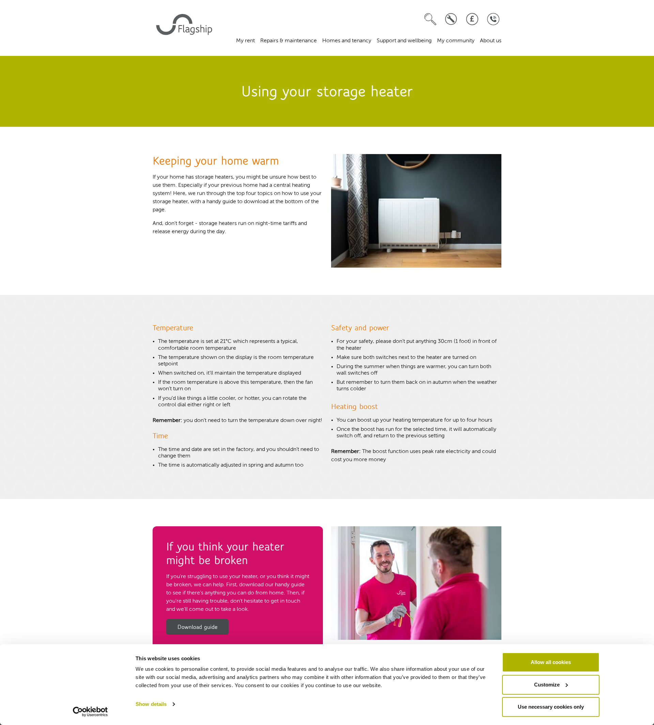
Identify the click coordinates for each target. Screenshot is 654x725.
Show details (151, 704)
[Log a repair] (451, 19)
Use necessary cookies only (551, 707)
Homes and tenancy (346, 41)
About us (490, 41)
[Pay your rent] (472, 19)
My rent (245, 41)
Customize (547, 685)
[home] (185, 28)
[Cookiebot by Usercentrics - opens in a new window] (90, 712)
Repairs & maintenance (288, 41)
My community (455, 41)
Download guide (197, 626)
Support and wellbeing (404, 41)
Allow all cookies (551, 662)
